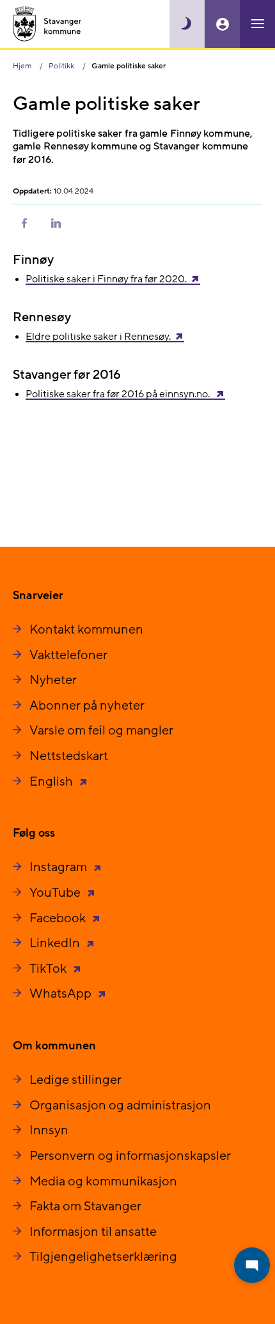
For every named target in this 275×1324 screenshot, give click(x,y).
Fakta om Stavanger (85, 1206)
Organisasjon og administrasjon (120, 1106)
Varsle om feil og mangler (101, 731)
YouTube (56, 893)
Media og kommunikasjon (103, 1182)
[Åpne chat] (252, 1265)
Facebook (58, 918)
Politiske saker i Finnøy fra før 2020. (106, 279)
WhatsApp (61, 994)
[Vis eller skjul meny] (257, 24)
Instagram (59, 867)
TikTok (49, 969)
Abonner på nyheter (87, 706)
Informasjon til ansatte (93, 1232)
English (52, 782)
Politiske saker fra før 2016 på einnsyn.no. (119, 394)
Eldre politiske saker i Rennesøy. (98, 336)
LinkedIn (55, 943)
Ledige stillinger (75, 1080)
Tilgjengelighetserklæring (103, 1257)
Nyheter (53, 680)
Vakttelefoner (68, 655)
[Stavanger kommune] (47, 24)
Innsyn (48, 1130)
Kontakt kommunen (86, 630)
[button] (24, 222)
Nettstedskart (68, 756)
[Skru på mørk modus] (187, 24)
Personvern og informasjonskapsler (130, 1156)
